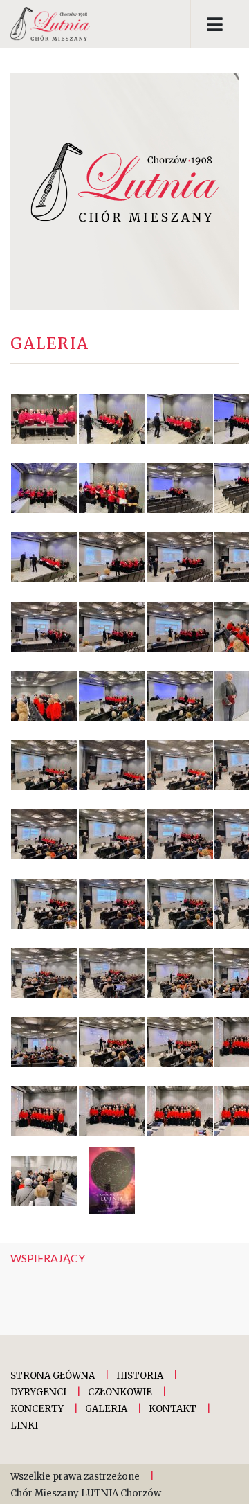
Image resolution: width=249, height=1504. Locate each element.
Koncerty (37, 1409)
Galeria (106, 1409)
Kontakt (172, 1409)
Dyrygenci (38, 1392)
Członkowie (120, 1392)
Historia (139, 1375)
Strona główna (52, 1375)
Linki (24, 1425)
